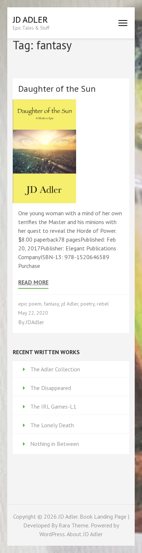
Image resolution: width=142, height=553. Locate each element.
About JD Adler (85, 534)
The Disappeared (50, 387)
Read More (33, 282)
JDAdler (34, 322)
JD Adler (30, 19)
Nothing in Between (54, 443)
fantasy (51, 303)
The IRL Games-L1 (53, 406)
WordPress (52, 534)
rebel (103, 303)
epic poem (30, 303)
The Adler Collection (55, 369)
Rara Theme (73, 525)
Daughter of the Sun (57, 88)
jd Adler (69, 303)
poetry (87, 303)
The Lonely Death (52, 425)
